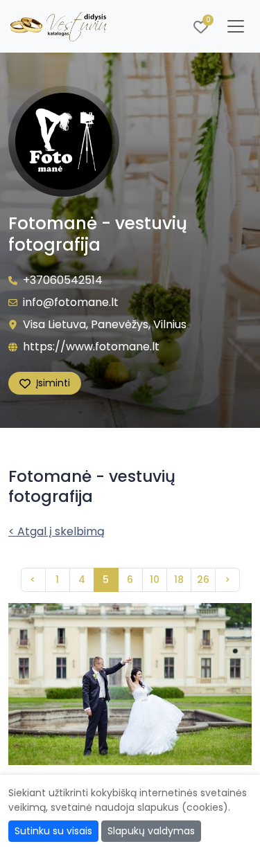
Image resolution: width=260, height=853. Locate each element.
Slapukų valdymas (151, 831)
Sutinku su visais (53, 831)
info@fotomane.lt (71, 302)
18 (179, 579)
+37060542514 (63, 280)
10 (154, 579)
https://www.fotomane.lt (91, 346)
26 (203, 579)
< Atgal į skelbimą (56, 531)
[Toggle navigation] (236, 26)
